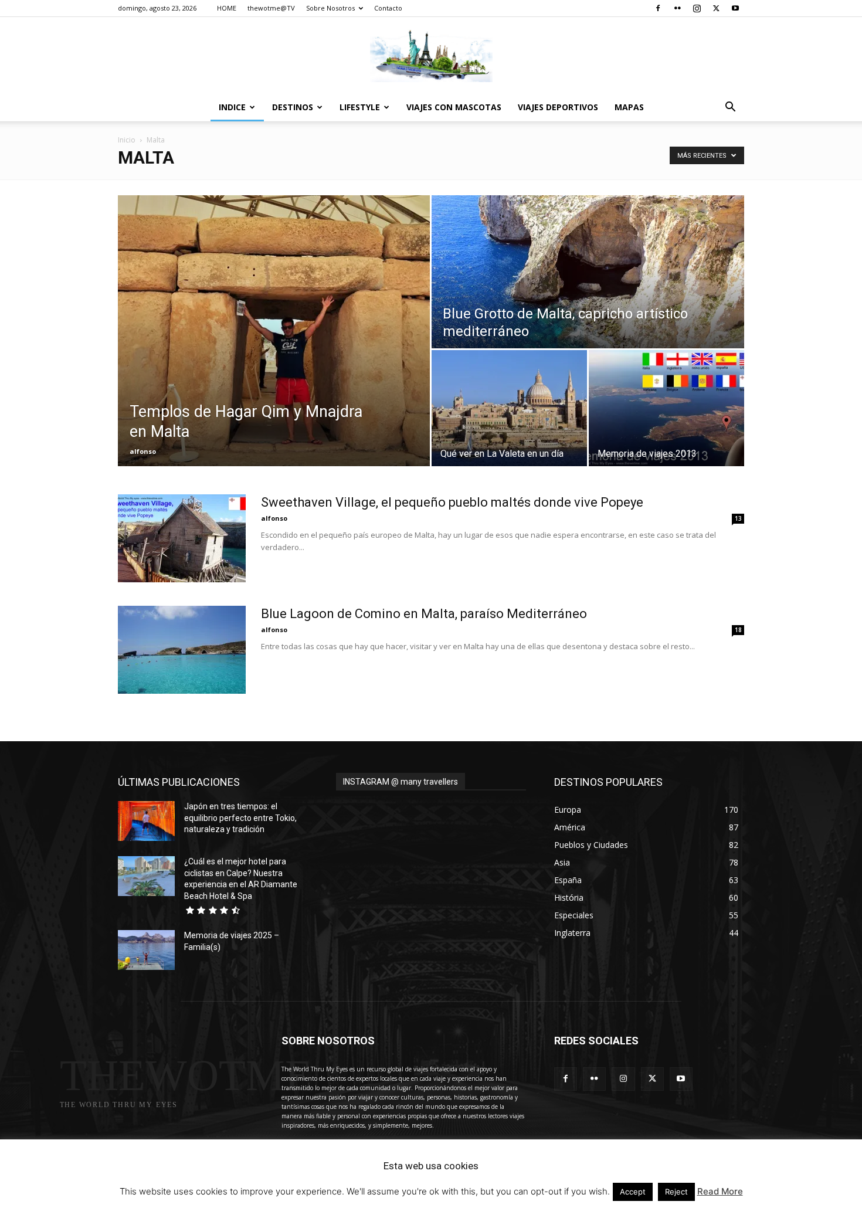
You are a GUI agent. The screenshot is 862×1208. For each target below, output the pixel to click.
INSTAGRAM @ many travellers (400, 781)
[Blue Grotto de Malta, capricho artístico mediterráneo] (588, 271)
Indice (232, 107)
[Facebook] (658, 8)
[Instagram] (696, 8)
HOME (226, 8)
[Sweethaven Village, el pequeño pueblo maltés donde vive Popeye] (182, 538)
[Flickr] (677, 8)
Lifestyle (360, 107)
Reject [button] (676, 1191)
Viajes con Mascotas (453, 107)
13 (738, 518)
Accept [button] (633, 1191)
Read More (720, 1191)
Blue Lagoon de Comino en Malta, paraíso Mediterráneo (424, 613)
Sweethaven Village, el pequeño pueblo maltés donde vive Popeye (452, 502)
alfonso (143, 451)
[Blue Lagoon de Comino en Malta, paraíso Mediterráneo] (182, 650)
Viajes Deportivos (558, 107)
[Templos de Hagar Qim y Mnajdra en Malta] (274, 330)
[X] (716, 8)
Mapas (629, 107)
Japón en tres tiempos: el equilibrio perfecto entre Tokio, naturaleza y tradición (240, 818)
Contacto (388, 8)
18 (738, 630)
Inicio (126, 140)
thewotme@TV (271, 8)
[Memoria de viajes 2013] (666, 408)
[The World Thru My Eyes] (431, 55)
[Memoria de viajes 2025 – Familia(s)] (146, 950)
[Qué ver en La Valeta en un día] (509, 408)
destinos (292, 107)
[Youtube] (735, 8)
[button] (730, 108)
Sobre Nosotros (330, 8)
